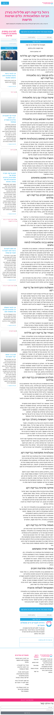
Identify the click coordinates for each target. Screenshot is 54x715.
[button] (28, 3)
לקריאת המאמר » (12, 86)
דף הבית (46, 23)
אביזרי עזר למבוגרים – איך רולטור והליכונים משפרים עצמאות (22, 667)
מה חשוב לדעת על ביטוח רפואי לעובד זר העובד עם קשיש (9, 251)
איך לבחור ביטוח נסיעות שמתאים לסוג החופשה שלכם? (9, 76)
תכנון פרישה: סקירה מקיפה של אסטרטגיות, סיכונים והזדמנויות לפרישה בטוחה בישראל (9, 177)
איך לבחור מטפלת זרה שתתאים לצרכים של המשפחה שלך (9, 309)
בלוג (41, 23)
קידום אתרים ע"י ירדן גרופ (27, 700)
